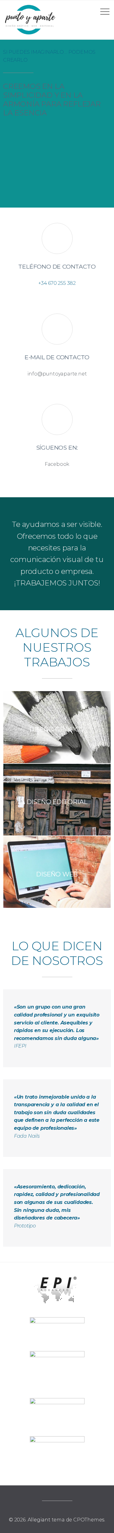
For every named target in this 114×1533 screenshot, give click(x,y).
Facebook (57, 464)
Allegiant (39, 1520)
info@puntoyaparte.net (57, 374)
